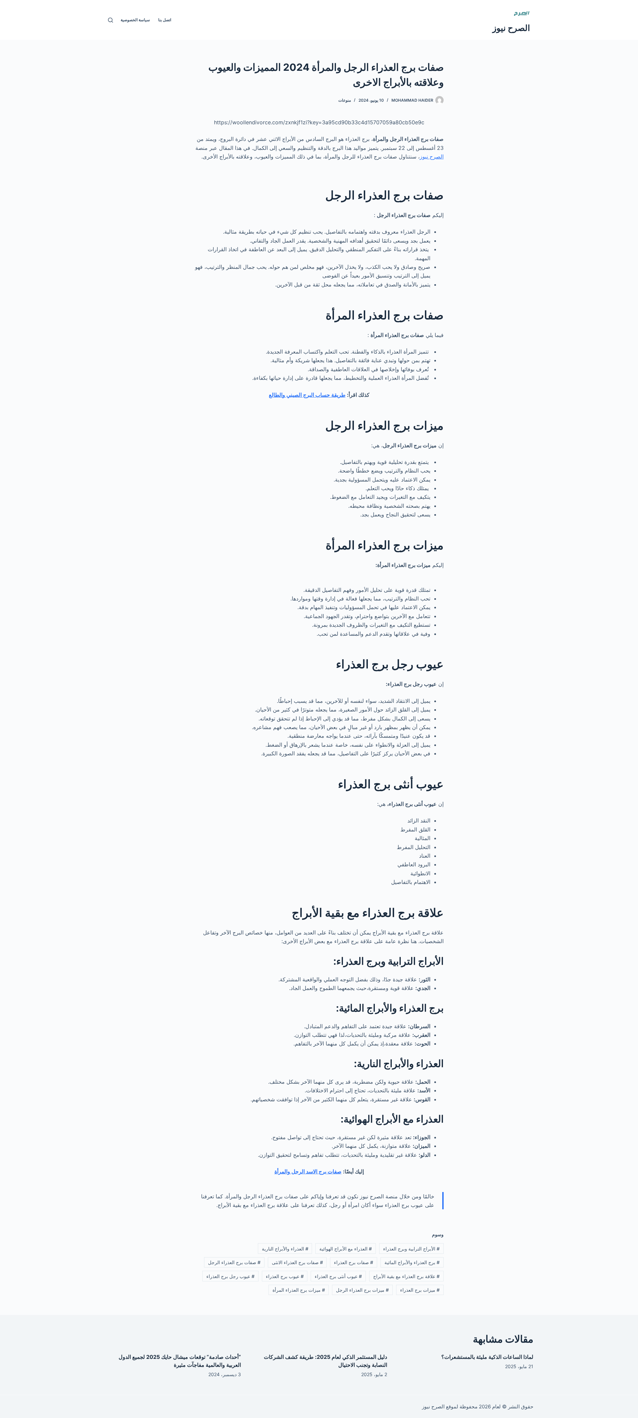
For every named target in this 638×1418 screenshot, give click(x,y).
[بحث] (110, 20)
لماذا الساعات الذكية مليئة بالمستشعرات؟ (487, 1357)
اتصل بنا (164, 19)
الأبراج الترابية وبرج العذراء (411, 1249)
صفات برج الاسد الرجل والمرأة (308, 1171)
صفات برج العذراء (353, 1262)
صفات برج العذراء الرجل (234, 1262)
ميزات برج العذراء (420, 1290)
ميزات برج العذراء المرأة (298, 1290)
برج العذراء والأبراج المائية (412, 1262)
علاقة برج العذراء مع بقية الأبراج (406, 1276)
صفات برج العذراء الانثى (297, 1262)
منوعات (344, 100)
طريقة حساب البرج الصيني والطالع (307, 394)
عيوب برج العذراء (285, 1276)
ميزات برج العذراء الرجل (362, 1290)
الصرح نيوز (511, 28)
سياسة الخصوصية (135, 19)
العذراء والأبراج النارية (285, 1249)
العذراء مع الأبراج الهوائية (345, 1249)
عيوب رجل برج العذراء (230, 1276)
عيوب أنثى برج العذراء (338, 1276)
